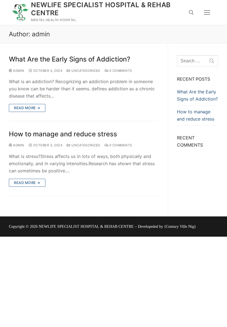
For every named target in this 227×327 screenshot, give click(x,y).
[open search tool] (191, 12)
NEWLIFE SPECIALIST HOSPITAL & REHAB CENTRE (101, 9)
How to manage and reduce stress (63, 134)
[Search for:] (197, 61)
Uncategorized (85, 71)
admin (18, 71)
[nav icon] (207, 12)
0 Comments (120, 71)
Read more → (27, 108)
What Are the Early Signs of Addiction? (69, 59)
